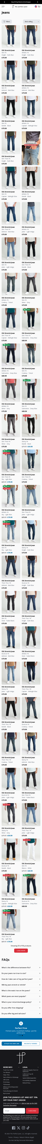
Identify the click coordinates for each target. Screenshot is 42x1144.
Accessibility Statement (29, 1080)
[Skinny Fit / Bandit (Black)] (31, 425)
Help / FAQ (6, 1075)
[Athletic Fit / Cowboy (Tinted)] (11, 284)
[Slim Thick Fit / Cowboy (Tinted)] (31, 461)
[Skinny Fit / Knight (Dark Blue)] (31, 531)
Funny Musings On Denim (10, 1091)
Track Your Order (8, 1070)
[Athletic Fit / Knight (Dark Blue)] (31, 36)
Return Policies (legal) (27, 1137)
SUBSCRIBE (32, 1111)
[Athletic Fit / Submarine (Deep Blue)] (11, 355)
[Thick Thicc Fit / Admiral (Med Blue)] (11, 567)
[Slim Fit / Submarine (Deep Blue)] (31, 390)
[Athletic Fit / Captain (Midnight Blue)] (31, 107)
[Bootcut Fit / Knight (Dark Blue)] (31, 567)
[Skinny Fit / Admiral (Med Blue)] (31, 743)
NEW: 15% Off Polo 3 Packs (16, 2)
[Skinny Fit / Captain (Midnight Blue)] (11, 885)
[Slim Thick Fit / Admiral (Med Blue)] (11, 213)
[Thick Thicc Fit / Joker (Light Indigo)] (31, 814)
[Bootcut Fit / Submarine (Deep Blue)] (31, 885)
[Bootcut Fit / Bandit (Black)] (11, 850)
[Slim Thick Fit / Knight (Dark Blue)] (11, 142)
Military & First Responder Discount (10, 1087)
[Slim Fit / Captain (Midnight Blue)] (11, 178)
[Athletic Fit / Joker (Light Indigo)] (31, 213)
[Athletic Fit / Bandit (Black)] (31, 178)
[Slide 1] (19, 1035)
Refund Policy (26, 1083)
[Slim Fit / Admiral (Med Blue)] (11, 72)
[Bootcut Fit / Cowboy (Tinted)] (31, 708)
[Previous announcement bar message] (4, 2)
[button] (3, 6)
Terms (10, 1137)
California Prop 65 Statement (28, 1075)
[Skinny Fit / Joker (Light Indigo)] (11, 673)
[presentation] (21, 1027)
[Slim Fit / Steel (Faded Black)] (11, 602)
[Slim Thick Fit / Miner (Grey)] (11, 425)
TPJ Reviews (6, 1084)
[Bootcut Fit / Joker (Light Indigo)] (11, 779)
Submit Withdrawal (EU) (29, 1078)
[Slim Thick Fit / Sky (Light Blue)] (11, 461)
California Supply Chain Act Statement (30, 1070)
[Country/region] (36, 6)
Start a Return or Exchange (10, 1077)
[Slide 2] (20, 1035)
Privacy (16, 1137)
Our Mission (6, 1072)
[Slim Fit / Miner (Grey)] (31, 284)
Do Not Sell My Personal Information (21, 1140)
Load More (21, 951)
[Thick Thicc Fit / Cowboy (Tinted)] (11, 743)
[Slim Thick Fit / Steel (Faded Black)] (31, 779)
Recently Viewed (30, 1044)
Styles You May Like (11, 1044)
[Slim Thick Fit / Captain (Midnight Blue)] (11, 319)
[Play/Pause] (24, 162)
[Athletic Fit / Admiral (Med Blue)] (31, 72)
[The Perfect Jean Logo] (19, 6)
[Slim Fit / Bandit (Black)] (11, 107)
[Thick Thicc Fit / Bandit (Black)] (11, 708)
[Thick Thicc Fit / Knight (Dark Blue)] (31, 602)
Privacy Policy (15, 1119)
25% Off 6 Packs (29, 2)
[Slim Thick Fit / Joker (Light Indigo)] (31, 496)
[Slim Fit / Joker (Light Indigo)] (11, 248)
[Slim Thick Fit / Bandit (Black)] (31, 248)
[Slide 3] (22, 1035)
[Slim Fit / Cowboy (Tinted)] (31, 355)
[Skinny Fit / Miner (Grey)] (11, 814)
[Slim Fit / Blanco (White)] (31, 850)
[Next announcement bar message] (37, 2)
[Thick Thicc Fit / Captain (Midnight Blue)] (31, 673)
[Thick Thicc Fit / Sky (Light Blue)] (11, 920)
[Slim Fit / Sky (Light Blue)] (11, 531)
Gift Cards (6, 1080)
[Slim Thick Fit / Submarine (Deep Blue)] (31, 319)
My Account (6, 1093)
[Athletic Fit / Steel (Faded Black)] (31, 637)
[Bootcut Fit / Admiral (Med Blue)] (11, 637)
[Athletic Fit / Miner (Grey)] (11, 390)
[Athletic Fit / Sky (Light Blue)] (11, 496)
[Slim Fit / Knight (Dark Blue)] (11, 36)
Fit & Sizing (6, 1082)
